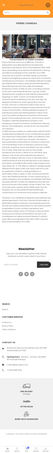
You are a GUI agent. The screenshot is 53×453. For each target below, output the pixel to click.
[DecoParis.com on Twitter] (26, 274)
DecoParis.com (26, 5)
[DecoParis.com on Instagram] (32, 274)
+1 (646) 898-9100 (14, 370)
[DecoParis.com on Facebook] (21, 274)
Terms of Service (9, 329)
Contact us (6, 322)
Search (5, 309)
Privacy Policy (7, 326)
